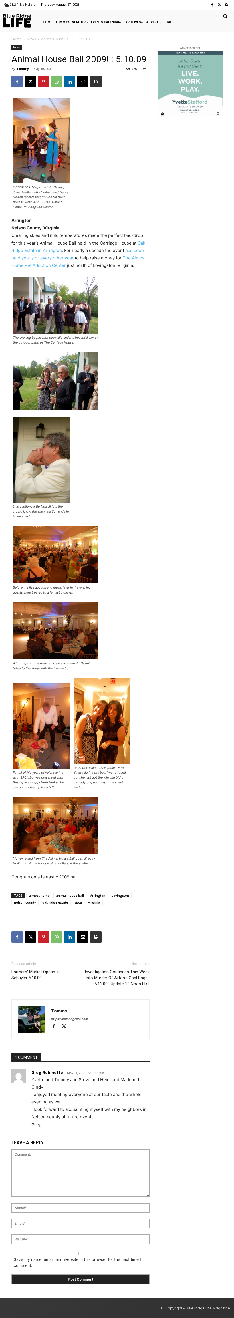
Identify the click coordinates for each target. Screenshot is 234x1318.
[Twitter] (219, 4)
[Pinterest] (43, 81)
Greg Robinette (47, 1072)
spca (78, 902)
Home (16, 39)
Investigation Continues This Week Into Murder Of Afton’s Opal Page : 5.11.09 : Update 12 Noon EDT (117, 977)
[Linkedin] (69, 81)
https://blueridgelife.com (69, 1019)
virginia (94, 902)
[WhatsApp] (56, 81)
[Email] (82, 81)
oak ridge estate (55, 902)
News (31, 39)
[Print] (96, 81)
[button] (225, 16)
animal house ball (70, 895)
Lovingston (120, 895)
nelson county (25, 902)
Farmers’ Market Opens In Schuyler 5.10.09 (35, 974)
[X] (30, 81)
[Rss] (226, 4)
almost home (39, 895)
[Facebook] (211, 4)
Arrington (97, 895)
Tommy (23, 68)
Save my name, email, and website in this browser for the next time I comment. (77, 1262)
